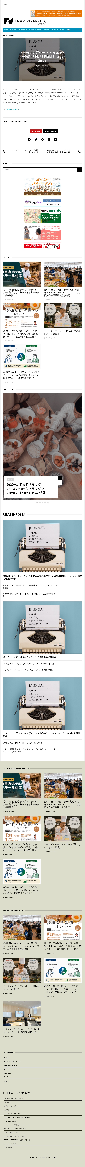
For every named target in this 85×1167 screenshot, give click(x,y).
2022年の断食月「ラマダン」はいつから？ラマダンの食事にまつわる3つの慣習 (26, 488)
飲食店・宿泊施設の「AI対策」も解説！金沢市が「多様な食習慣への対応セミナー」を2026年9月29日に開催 (21, 333)
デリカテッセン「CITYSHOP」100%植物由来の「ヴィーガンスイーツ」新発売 (30, 586)
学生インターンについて (11, 1132)
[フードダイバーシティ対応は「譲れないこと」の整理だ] (63, 315)
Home (5, 35)
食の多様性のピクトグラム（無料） (15, 1136)
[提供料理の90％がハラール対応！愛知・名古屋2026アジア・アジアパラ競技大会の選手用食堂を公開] (63, 274)
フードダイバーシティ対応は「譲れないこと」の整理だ (62, 332)
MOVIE (62, 30)
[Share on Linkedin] (55, 139)
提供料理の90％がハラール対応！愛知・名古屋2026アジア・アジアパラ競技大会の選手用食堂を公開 (62, 292)
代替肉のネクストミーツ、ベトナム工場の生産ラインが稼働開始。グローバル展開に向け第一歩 (42, 577)
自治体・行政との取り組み (12, 1106)
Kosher (46, 30)
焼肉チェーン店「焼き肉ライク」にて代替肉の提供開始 (29, 657)
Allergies (55, 30)
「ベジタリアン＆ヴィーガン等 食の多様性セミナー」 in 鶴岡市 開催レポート (21, 1031)
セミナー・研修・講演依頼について (15, 1099)
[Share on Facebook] (29, 139)
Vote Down (51, 131)
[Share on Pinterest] (49, 139)
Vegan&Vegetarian (35, 30)
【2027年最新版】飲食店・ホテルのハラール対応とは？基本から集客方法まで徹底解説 (21, 292)
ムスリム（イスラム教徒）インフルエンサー (17, 1125)
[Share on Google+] (42, 139)
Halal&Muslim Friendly (18, 30)
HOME (6, 30)
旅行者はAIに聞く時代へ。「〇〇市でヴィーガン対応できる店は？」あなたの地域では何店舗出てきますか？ (21, 375)
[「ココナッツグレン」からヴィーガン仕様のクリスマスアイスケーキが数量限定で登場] (42, 703)
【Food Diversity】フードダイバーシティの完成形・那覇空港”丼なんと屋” (60, 151)
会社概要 (7, 1110)
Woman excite (13, 109)
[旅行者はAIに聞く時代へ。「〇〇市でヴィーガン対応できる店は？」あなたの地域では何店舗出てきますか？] (22, 356)
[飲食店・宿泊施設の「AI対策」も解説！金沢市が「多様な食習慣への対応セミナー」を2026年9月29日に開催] (22, 315)
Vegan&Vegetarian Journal (18, 121)
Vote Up (37, 131)
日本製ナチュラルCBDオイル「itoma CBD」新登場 (22, 743)
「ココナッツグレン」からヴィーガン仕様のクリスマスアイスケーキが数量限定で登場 (42, 735)
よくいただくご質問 (10, 1144)
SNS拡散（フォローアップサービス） (15, 1129)
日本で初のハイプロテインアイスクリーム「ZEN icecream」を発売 (28, 664)
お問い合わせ (8, 1147)
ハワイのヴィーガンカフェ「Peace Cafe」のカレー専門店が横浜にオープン (30, 671)
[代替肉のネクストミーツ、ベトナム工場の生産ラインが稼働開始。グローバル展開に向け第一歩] (42, 546)
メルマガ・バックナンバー (12, 1114)
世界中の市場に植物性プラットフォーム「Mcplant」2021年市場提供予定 (30, 595)
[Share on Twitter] (35, 139)
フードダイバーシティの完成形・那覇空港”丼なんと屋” (25, 151)
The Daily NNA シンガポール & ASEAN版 (17, 1117)
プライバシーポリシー (11, 1121)
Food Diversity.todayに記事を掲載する (17, 1140)
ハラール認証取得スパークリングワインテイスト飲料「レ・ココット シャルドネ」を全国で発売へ (30, 750)
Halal (10, 480)
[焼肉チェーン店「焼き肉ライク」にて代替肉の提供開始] (42, 627)
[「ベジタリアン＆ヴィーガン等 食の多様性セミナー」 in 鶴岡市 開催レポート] (22, 1013)
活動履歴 (7, 1102)
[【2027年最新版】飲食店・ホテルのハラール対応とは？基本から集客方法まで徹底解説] (22, 274)
